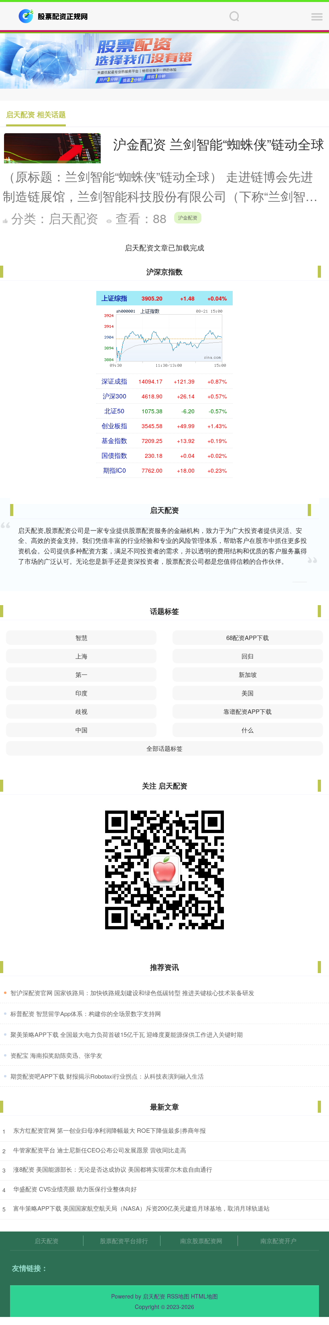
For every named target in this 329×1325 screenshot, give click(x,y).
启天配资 (47, 1240)
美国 (248, 693)
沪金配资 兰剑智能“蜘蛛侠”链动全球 (218, 143)
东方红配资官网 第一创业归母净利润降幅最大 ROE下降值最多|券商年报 (109, 1130)
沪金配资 (187, 217)
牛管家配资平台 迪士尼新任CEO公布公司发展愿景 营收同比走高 (99, 1150)
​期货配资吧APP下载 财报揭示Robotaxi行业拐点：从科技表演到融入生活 (107, 1076)
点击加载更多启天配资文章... (164, 247)
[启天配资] (53, 15)
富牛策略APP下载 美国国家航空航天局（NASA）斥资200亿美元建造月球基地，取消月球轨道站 (141, 1208)
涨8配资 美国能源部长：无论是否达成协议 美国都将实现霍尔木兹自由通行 (112, 1169)
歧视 (81, 711)
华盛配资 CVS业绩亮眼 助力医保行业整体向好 (75, 1189)
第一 (81, 674)
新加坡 (248, 674)
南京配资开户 (278, 1240)
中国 (81, 729)
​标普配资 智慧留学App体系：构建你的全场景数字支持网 (85, 1013)
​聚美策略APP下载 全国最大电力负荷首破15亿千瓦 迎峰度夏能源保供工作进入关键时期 (126, 1034)
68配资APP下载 (247, 637)
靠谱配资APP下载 (247, 711)
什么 (248, 729)
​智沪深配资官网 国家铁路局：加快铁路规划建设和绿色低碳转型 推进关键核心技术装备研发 (132, 992)
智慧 (81, 637)
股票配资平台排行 (124, 1240)
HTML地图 (204, 1296)
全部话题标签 (164, 748)
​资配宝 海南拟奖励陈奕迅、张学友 (56, 1055)
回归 (248, 656)
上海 (81, 656)
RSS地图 (178, 1296)
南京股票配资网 (201, 1240)
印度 (81, 693)
